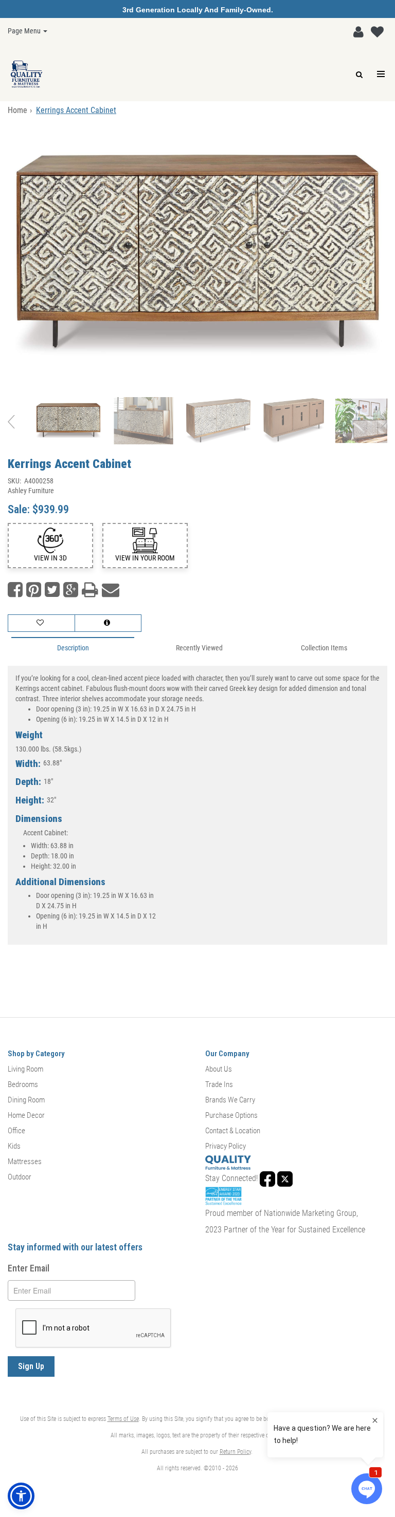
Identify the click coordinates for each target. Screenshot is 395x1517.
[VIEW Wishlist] (41, 623)
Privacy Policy (225, 1146)
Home (17, 110)
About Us (218, 1069)
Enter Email (28, 1268)
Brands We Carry (230, 1099)
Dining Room (26, 1099)
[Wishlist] (377, 32)
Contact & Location (232, 1130)
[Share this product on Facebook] (15, 590)
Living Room (25, 1069)
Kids (14, 1146)
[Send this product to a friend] (110, 590)
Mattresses (25, 1161)
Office (16, 1130)
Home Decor (26, 1115)
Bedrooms (23, 1084)
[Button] (381, 74)
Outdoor (19, 1177)
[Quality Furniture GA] (26, 74)
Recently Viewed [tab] (199, 648)
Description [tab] (73, 648)
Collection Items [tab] (324, 648)
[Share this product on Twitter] (52, 590)
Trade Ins (219, 1084)
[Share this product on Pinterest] (33, 590)
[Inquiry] (108, 623)
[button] (358, 32)
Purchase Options (231, 1115)
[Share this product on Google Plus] (70, 590)
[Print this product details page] (90, 590)
